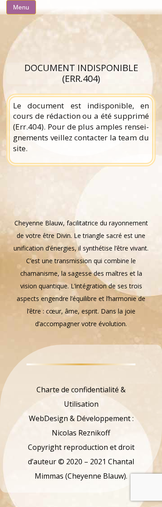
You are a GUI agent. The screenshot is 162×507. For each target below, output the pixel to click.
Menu (21, 7)
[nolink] (81, 375)
